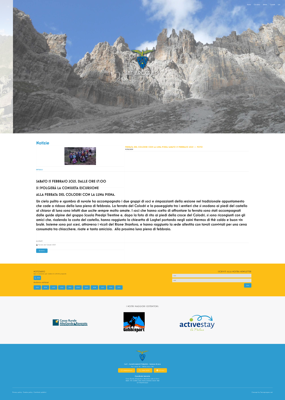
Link (280, 4)
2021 (70, 287)
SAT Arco (161, 370)
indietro (42, 250)
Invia (247, 285)
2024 (45, 287)
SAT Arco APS (8, 4)
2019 (86, 287)
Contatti (272, 4)
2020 (78, 287)
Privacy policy (17, 392)
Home (249, 4)
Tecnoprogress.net (266, 392)
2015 (119, 287)
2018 (94, 287)
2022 (61, 287)
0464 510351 (146, 370)
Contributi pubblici (40, 392)
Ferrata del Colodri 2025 (47, 245)
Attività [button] (265, 4)
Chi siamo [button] (257, 4)
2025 (37, 287)
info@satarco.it (127, 370)
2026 (38, 278)
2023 (53, 287)
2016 (110, 287)
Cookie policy (28, 392)
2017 (102, 287)
